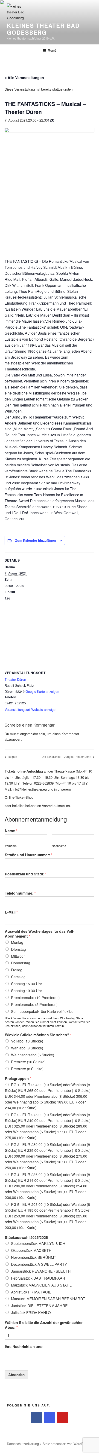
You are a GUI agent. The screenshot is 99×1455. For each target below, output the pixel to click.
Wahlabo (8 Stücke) (27, 1048)
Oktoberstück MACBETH (31, 1250)
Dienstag (18, 949)
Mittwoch (18, 956)
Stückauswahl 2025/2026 (26, 1237)
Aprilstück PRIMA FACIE (31, 1292)
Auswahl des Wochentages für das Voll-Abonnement (39, 934)
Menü (52, 50)
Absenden (16, 1374)
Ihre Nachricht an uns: (24, 1346)
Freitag (16, 969)
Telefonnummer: (20, 893)
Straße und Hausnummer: (28, 855)
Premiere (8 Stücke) (27, 1068)
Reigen (12, 756)
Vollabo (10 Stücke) (27, 1041)
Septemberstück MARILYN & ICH (38, 1243)
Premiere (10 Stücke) (28, 1061)
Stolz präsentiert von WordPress (66, 1443)
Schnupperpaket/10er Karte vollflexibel (42, 1011)
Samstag (18, 976)
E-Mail (11, 912)
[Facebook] (36, 1417)
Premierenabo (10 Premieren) (35, 997)
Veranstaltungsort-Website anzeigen (31, 709)
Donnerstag (20, 963)
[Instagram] (49, 1417)
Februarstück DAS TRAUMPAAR (38, 1278)
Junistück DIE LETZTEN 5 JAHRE (39, 1305)
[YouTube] (62, 1417)
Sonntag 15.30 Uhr (26, 983)
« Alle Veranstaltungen (24, 77)
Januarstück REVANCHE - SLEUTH (41, 1271)
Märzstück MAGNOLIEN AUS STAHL (41, 1285)
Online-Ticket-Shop (19, 797)
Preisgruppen (18, 1078)
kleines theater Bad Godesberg (43, 28)
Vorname (11, 846)
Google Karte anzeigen (42, 691)
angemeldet (29, 733)
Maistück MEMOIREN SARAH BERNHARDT (48, 1298)
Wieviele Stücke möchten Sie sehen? (38, 1035)
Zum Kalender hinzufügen (35, 540)
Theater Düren (15, 679)
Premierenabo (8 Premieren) (34, 1004)
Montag (17, 942)
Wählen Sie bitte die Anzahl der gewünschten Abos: (44, 1325)
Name (11, 830)
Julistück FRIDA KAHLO (31, 1312)
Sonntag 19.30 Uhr (26, 990)
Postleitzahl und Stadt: (26, 874)
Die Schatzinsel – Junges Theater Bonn (67, 756)
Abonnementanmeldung (36, 819)
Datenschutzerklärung (23, 1443)
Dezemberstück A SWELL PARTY (39, 1264)
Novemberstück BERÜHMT (33, 1257)
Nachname (59, 846)
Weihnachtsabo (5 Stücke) (32, 1055)
